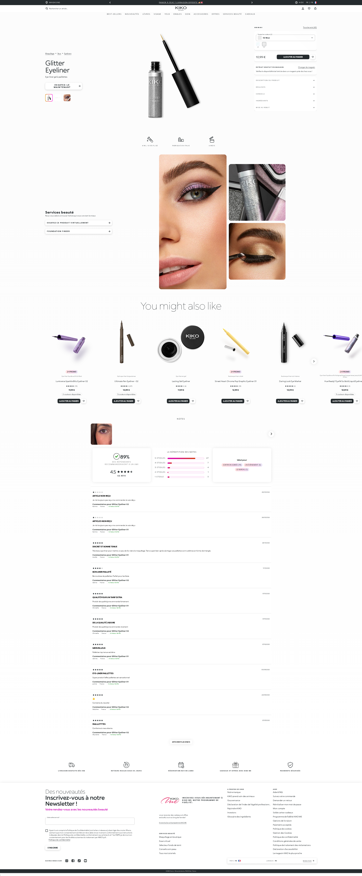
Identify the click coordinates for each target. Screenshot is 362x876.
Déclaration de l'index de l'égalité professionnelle (250, 804)
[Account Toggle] (302, 8)
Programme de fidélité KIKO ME (287, 816)
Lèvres (146, 14)
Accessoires (201, 14)
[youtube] (85, 860)
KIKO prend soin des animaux (240, 796)
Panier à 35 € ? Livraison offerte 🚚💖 (181, 2)
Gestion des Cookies (282, 833)
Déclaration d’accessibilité (285, 849)
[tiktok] (79, 860)
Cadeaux (250, 14)
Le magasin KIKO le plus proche (287, 853)
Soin (187, 14)
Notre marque (234, 792)
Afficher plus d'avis (181, 742)
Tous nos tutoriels (167, 853)
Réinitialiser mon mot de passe (287, 804)
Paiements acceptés (282, 825)
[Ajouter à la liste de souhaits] (313, 57)
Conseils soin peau (167, 849)
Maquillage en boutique (170, 837)
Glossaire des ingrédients (239, 816)
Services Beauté (232, 14)
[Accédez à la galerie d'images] (168, 77)
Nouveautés (132, 14)
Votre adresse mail (53, 817)
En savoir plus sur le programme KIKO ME (173, 822)
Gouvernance (233, 800)
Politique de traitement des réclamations (292, 845)
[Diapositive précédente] (110, 2)
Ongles (177, 14)
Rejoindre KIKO (234, 808)
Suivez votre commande (284, 796)
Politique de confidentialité (59, 840)
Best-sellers (114, 14)
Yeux (167, 14)
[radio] (49, 97)
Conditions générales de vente (287, 841)
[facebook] (73, 860)
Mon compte (279, 808)
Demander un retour (282, 800)
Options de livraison (282, 820)
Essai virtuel (164, 841)
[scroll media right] (271, 434)
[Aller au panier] (315, 8)
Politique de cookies (282, 829)
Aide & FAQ (278, 792)
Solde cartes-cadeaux (283, 812)
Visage (157, 14)
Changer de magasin (306, 67)
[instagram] (66, 860)
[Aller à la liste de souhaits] (309, 8)
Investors (231, 812)
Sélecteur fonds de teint (170, 845)
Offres (216, 14)
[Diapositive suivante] (252, 2)
